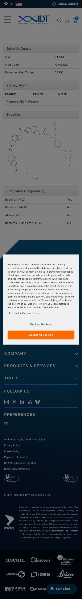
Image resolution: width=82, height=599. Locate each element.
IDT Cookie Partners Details (24, 313)
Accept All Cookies (41, 334)
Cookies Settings (41, 324)
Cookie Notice (51, 307)
